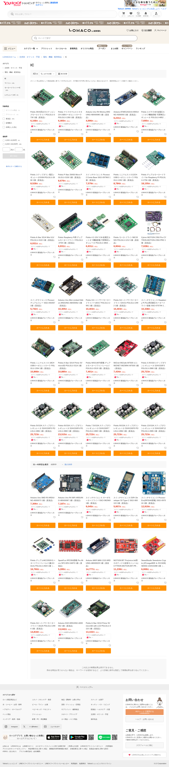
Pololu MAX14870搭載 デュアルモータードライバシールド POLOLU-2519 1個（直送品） (98, 365)
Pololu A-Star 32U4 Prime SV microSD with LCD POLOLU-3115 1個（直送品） (98, 626)
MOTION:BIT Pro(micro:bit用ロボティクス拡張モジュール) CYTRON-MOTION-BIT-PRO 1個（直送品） (126, 563)
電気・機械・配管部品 (52, 57)
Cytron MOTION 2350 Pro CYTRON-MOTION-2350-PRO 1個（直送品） (153, 240)
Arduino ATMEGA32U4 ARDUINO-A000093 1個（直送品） (126, 113)
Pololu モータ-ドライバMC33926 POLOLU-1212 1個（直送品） (126, 240)
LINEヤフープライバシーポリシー (31, 763)
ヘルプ (163, 9)
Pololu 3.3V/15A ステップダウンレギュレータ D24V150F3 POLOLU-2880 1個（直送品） (153, 365)
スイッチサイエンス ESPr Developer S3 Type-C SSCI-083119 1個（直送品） (126, 500)
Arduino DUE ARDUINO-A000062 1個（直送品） (70, 624)
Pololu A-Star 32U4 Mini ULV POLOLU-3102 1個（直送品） (42, 238)
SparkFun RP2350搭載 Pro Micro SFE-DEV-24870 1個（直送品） (70, 563)
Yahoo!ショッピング (10, 763)
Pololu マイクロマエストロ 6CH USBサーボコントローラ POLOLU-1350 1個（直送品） (70, 114)
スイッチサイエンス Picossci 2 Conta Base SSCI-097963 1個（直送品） (98, 177)
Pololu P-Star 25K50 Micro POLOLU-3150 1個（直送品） (70, 176)
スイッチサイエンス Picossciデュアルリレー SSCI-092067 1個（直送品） (42, 303)
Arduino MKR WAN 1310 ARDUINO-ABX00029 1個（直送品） (98, 563)
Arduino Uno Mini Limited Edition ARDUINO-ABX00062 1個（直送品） (70, 303)
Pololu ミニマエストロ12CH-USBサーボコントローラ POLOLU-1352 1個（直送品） (126, 177)
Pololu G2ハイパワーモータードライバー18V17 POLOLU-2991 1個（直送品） (98, 303)
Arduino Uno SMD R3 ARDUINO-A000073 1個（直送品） (42, 499)
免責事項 (82, 763)
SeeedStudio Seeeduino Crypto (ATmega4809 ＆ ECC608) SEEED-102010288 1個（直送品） (153, 563)
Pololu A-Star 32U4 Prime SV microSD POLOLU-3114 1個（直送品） (70, 365)
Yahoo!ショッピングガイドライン (99, 763)
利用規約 (74, 763)
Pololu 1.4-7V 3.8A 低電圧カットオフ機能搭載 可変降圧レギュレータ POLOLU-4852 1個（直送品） (153, 115)
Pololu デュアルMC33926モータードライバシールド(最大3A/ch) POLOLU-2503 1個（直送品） (42, 563)
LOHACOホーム (9, 57)
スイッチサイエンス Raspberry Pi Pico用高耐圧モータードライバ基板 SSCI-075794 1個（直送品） (153, 303)
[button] (47, 74)
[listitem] (14, 68)
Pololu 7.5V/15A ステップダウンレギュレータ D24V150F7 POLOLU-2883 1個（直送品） (98, 428)
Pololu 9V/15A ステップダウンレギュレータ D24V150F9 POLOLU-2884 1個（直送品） (126, 428)
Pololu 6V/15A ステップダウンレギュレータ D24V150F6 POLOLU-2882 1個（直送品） (70, 428)
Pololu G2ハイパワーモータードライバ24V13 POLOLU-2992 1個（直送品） (126, 303)
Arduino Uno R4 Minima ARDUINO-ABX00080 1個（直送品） (98, 114)
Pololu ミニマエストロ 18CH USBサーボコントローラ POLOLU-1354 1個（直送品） (42, 365)
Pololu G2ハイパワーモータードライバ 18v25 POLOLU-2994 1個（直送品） (42, 626)
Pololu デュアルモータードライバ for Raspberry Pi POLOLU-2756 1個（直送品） (153, 177)
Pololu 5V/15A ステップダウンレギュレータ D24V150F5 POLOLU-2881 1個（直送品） (42, 428)
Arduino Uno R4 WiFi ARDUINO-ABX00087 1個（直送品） (70, 499)
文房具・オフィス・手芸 (29, 57)
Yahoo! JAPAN (124, 9)
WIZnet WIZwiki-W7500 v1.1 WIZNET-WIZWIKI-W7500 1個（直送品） (126, 365)
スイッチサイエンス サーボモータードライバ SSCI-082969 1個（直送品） (98, 500)
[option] (14, 118)
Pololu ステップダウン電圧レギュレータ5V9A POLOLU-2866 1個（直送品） (42, 177)
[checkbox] (4, 119)
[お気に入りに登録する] (54, 134)
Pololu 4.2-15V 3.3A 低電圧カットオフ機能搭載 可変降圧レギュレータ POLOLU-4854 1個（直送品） (98, 240)
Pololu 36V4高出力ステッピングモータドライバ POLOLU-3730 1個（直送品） (42, 114)
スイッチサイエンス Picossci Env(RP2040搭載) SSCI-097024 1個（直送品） (153, 500)
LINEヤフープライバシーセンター (57, 763)
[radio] (4, 140)
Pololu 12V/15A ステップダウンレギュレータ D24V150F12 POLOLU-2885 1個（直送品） (153, 428)
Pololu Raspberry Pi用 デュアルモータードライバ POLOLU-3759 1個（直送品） (70, 240)
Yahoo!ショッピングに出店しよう (146, 9)
